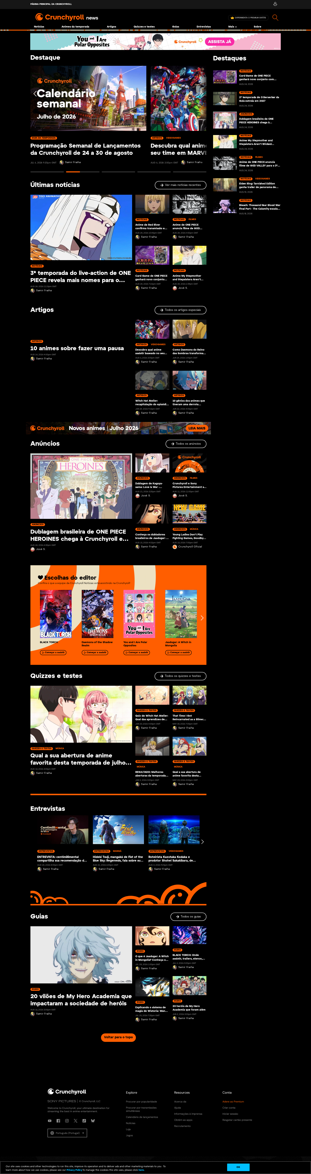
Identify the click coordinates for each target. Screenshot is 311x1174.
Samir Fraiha (73, 162)
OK (238, 1167)
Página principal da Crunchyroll (51, 4)
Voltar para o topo (118, 1037)
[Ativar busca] (275, 18)
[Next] (201, 121)
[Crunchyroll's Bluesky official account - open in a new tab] (93, 1120)
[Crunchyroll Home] (67, 1094)
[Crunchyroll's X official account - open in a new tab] (75, 1120)
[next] (201, 617)
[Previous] (35, 121)
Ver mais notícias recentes (183, 185)
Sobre (257, 27)
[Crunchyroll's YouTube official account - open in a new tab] (49, 1120)
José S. (183, 288)
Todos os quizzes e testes (183, 676)
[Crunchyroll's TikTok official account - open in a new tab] (84, 1120)
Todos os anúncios (188, 443)
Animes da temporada (75, 27)
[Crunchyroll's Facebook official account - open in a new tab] (58, 1120)
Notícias (39, 27)
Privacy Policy (74, 1170)
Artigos (111, 27)
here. (141, 1170)
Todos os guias (191, 916)
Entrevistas (204, 27)
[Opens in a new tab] (155, 41)
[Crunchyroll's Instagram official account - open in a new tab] (67, 1120)
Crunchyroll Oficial (190, 547)
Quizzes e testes (144, 27)
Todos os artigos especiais (183, 310)
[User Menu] (275, 4)
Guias (175, 27)
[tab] (47, 173)
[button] (67, 1133)
